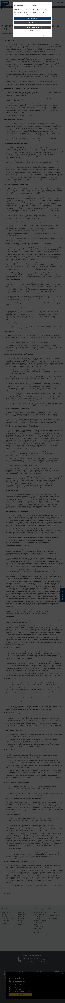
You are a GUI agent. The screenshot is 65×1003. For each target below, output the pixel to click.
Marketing (30, 15)
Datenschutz (47, 35)
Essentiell (18, 15)
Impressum (40, 35)
